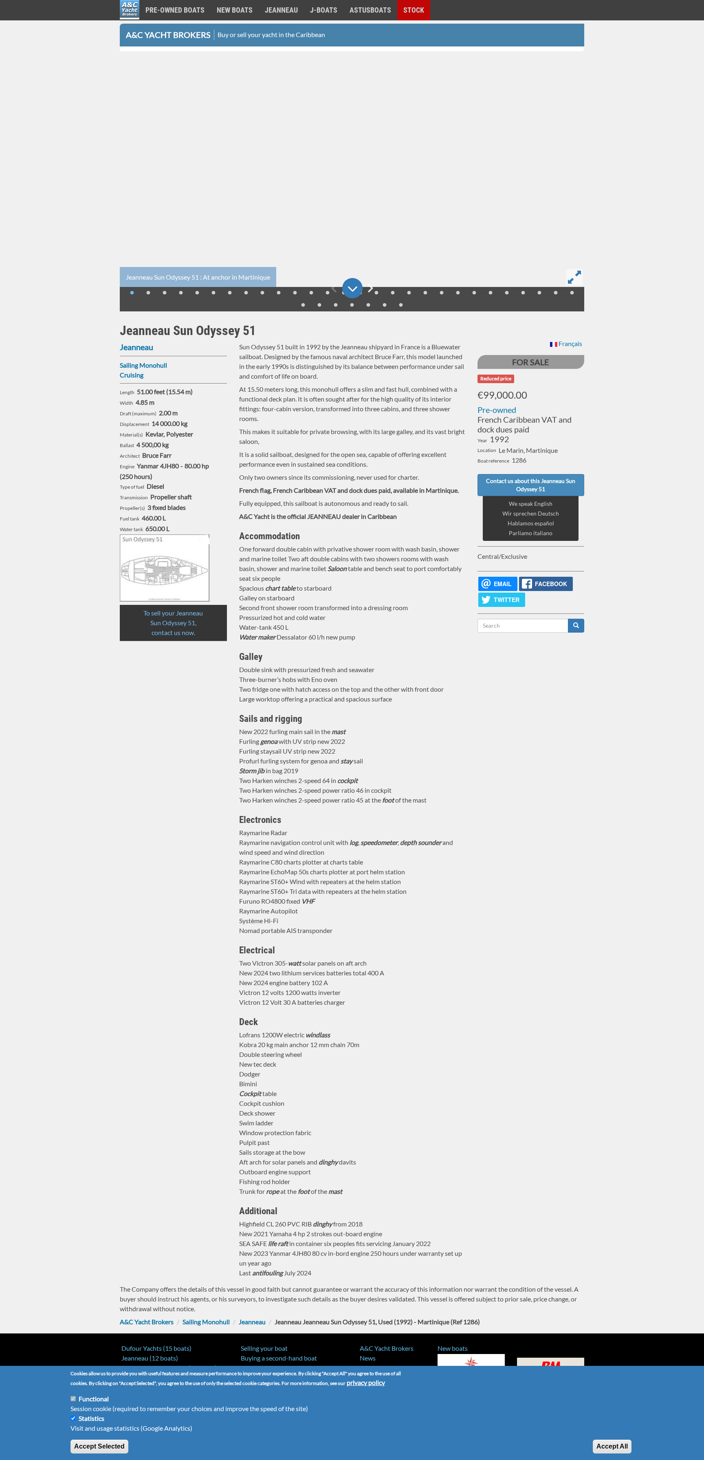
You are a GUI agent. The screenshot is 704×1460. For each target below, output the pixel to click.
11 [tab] (295, 293)
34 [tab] (384, 305)
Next (370, 288)
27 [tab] (556, 293)
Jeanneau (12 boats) (149, 1358)
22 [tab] (474, 293)
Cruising (131, 375)
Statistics (91, 1418)
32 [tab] (352, 305)
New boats (235, 10)
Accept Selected (99, 1446)
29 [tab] (303, 305)
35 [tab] (401, 305)
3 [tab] (164, 293)
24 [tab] (507, 293)
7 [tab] (230, 293)
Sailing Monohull (143, 365)
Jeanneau (281, 10)
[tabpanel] (352, 171)
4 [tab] (181, 293)
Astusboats (370, 10)
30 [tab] (319, 305)
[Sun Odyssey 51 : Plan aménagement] (173, 568)
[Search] (576, 626)
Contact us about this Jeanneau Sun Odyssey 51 (530, 484)
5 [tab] (197, 293)
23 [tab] (490, 293)
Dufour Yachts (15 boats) (156, 1348)
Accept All (612, 1446)
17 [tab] (393, 293)
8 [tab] (246, 293)
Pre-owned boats (175, 10)
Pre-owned (496, 410)
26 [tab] (539, 293)
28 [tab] (572, 293)
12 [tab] (311, 293)
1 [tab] (132, 293)
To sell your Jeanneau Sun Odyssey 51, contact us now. (173, 622)
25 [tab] (523, 293)
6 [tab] (213, 293)
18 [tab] (409, 293)
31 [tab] (336, 305)
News (368, 1358)
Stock (413, 10)
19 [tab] (425, 293)
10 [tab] (279, 293)
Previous (333, 288)
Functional (94, 1399)
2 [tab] (148, 293)
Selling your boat (264, 1348)
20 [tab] (442, 293)
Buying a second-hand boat (279, 1358)
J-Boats (323, 10)
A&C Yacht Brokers (168, 35)
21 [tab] (458, 293)
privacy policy (366, 1382)
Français (569, 343)
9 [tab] (262, 293)
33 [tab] (368, 305)
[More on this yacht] (352, 288)
